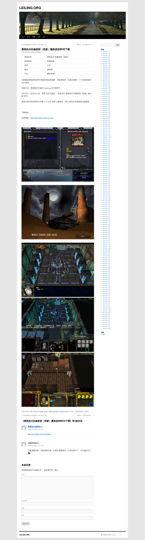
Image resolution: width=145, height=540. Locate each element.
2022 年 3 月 (106, 106)
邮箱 (23, 508)
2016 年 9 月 (106, 226)
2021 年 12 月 (106, 112)
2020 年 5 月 (106, 143)
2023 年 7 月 (106, 74)
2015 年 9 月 (106, 251)
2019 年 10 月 (106, 153)
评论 (23, 475)
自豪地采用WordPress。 (110, 535)
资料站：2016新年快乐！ (85, 44)
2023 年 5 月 (106, 78)
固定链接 (79, 411)
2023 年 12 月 (106, 64)
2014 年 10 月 (106, 267)
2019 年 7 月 (106, 159)
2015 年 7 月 (106, 253)
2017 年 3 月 (106, 214)
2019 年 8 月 (106, 157)
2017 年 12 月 (106, 196)
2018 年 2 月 (106, 192)
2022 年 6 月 (106, 100)
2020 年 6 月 (106, 141)
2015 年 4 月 (106, 259)
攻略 (38, 37)
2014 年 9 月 (106, 269)
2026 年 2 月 (106, 51)
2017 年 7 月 (106, 206)
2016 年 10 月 (106, 224)
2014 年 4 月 (106, 279)
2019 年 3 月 (106, 165)
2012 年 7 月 (106, 318)
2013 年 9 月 (106, 292)
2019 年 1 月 (106, 169)
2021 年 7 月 (106, 123)
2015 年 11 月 (106, 247)
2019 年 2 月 (106, 167)
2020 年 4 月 (106, 145)
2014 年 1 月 (106, 285)
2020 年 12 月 (106, 135)
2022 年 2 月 (106, 108)
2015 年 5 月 (106, 257)
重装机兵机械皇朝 (54, 411)
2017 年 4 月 (106, 212)
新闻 (28, 37)
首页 (23, 37)
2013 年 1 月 (106, 306)
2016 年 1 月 (106, 243)
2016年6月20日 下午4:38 (35, 446)
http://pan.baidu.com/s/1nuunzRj (39, 434)
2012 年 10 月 (106, 312)
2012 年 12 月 (106, 308)
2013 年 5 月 (106, 300)
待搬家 (41, 411)
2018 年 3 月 (106, 190)
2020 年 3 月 (106, 147)
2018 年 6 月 (106, 184)
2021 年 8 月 (106, 121)
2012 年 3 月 (106, 326)
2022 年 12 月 (106, 88)
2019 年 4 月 (106, 163)
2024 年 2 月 (106, 60)
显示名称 (24, 500)
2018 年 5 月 (106, 186)
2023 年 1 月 (106, 86)
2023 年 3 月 (106, 82)
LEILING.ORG (30, 7)
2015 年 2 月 (106, 263)
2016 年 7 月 (106, 230)
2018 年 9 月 (106, 178)
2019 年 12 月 (106, 151)
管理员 (39, 52)
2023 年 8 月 (106, 72)
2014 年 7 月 (106, 273)
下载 (33, 37)
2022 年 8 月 (106, 96)
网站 (23, 515)
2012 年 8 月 (106, 316)
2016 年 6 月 (106, 233)
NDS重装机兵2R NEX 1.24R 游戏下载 (34, 44)
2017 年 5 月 (106, 210)
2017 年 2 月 (106, 216)
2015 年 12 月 (106, 245)
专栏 (44, 37)
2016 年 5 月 (106, 235)
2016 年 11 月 (106, 222)
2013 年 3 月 (106, 304)
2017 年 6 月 (106, 208)
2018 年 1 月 (106, 194)
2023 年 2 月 (106, 84)
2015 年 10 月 (106, 249)
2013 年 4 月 (106, 302)
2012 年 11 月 (106, 310)
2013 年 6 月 (106, 298)
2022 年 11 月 (106, 90)
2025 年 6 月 (106, 53)
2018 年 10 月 (106, 176)
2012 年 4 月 (106, 324)
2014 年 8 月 (106, 271)
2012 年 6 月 (106, 320)
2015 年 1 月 (106, 265)
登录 (104, 334)
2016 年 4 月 (106, 237)
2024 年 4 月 (106, 55)
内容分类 (36, 411)
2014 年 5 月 (106, 277)
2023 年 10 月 (106, 68)
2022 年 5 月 (106, 102)
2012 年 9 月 (106, 314)
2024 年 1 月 (106, 62)
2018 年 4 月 (106, 188)
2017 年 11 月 (106, 198)
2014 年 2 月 (106, 283)
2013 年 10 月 (106, 290)
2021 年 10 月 (106, 116)
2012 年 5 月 (106, 322)
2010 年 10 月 (106, 328)
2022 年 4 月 (106, 104)
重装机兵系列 (64, 411)
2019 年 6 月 (106, 161)
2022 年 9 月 (106, 94)
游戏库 (46, 411)
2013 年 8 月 (106, 294)
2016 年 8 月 (106, 228)
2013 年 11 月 (106, 287)
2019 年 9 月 (106, 155)
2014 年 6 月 (106, 275)
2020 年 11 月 (106, 137)
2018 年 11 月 (106, 173)
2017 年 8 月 (106, 204)
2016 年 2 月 (106, 241)
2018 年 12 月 (106, 171)
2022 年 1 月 (106, 110)
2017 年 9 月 (106, 202)
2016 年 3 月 (106, 239)
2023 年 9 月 (106, 70)
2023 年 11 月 (106, 66)
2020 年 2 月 (106, 149)
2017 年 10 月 (106, 200)
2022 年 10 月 (106, 92)
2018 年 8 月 (106, 180)
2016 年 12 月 (106, 220)
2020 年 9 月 (106, 139)
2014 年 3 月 (106, 281)
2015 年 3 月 (106, 261)
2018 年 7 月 (106, 182)
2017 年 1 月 (106, 218)
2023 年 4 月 (106, 80)
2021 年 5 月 (106, 127)
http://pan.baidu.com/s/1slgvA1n (42, 118)
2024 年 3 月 (106, 57)
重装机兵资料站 (34, 426)
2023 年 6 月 (106, 76)
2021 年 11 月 (106, 114)
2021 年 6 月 (106, 125)
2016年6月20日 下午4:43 (35, 429)
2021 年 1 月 (106, 133)
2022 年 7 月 (106, 98)
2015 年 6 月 (106, 255)
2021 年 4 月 (106, 129)
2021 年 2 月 (106, 131)
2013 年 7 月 (106, 296)
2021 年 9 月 (106, 119)
